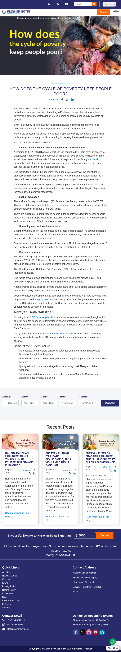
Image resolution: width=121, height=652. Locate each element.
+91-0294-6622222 (16, 620)
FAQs (5, 582)
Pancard (83, 396)
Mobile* (44, 396)
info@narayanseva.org (17, 629)
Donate (103, 12)
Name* (24, 396)
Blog (4, 597)
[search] (94, 4)
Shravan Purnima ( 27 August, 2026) (90, 624)
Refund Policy (9, 590)
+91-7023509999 (15, 624)
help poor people (42, 299)
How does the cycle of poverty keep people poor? (52, 18)
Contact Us (7, 593)
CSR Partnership (10, 600)
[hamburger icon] (116, 11)
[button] (67, 99)
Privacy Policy (9, 586)
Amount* (6, 396)
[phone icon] (58, 4)
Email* (63, 396)
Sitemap (6, 607)
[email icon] (66, 4)
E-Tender (6, 604)
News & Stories (9, 575)
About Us (6, 572)
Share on (53, 99)
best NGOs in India (63, 333)
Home (20, 18)
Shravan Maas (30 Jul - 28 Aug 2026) (91, 620)
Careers (6, 579)
